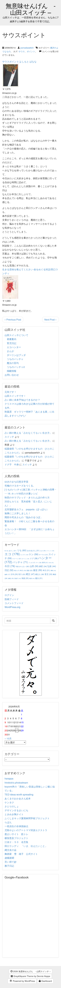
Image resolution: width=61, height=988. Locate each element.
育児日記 (11, 343)
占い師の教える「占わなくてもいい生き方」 (28, 432)
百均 (14, 574)
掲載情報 (11, 371)
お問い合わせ (12, 375)
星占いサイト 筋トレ (16, 834)
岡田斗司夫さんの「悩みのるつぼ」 (23, 517)
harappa (9, 778)
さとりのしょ (12, 806)
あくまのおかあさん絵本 (18, 798)
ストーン (16, 558)
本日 (46, 570)
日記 (9, 570)
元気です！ (10, 392)
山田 (34, 566)
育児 (48, 574)
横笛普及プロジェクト (16, 838)
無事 (7, 574)
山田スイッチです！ (15, 395)
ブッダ (31, 563)
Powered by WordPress (23, 980)
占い (25, 566)
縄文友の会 (10, 850)
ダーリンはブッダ (16, 355)
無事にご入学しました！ (18, 513)
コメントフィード (14, 603)
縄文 (30, 574)
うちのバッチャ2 (16, 367)
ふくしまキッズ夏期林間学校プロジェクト (27, 818)
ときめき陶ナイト (14, 814)
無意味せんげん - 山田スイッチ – (31, 8)
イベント (50, 550)
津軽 (53, 570)
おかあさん (33, 550)
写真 (19, 566)
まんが (10, 351)
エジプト (24, 554)
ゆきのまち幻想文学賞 (16, 481)
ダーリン (25, 558)
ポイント (31, 51)
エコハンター (14, 347)
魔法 (38, 578)
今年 (51, 562)
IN (6, 550)
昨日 (23, 570)
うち (21, 550)
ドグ (34, 558)
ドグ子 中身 (12, 464)
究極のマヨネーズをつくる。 (20, 485)
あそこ (12, 550)
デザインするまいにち (16, 810)
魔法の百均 (13, 363)
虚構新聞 (9, 858)
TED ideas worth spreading (19, 794)
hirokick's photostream (16, 782)
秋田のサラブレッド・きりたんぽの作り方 (27, 497)
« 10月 (8, 738)
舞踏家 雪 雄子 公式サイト (21, 854)
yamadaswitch (27, 47)
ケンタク (9, 802)
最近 (37, 570)
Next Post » (50, 319)
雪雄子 (17, 578)
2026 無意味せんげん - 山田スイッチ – (32, 971)
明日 (17, 570)
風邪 (32, 578)
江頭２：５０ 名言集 (16, 842)
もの (43, 551)
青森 (25, 578)
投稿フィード (12, 599)
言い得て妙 (10, 861)
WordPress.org (12, 607)
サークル (43, 554)
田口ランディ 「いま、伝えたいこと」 (27, 846)
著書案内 (11, 339)
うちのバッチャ (15, 359)
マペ (38, 562)
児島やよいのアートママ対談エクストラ (26, 830)
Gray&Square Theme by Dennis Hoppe (31, 976)
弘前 (51, 566)
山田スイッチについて (16, 335)
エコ (12, 553)
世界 (45, 562)
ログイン (9, 595)
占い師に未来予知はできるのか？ (22, 399)
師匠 (43, 566)
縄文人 (39, 574)
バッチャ (20, 562)
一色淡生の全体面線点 (16, 826)
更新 (30, 570)
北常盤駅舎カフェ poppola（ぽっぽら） (27, 509)
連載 (11, 578)
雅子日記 (9, 865)
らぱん (8, 822)
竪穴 (22, 574)
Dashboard (46, 980)
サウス (22, 51)
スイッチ (9, 436)
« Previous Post (12, 319)
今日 (10, 566)
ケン (33, 554)
